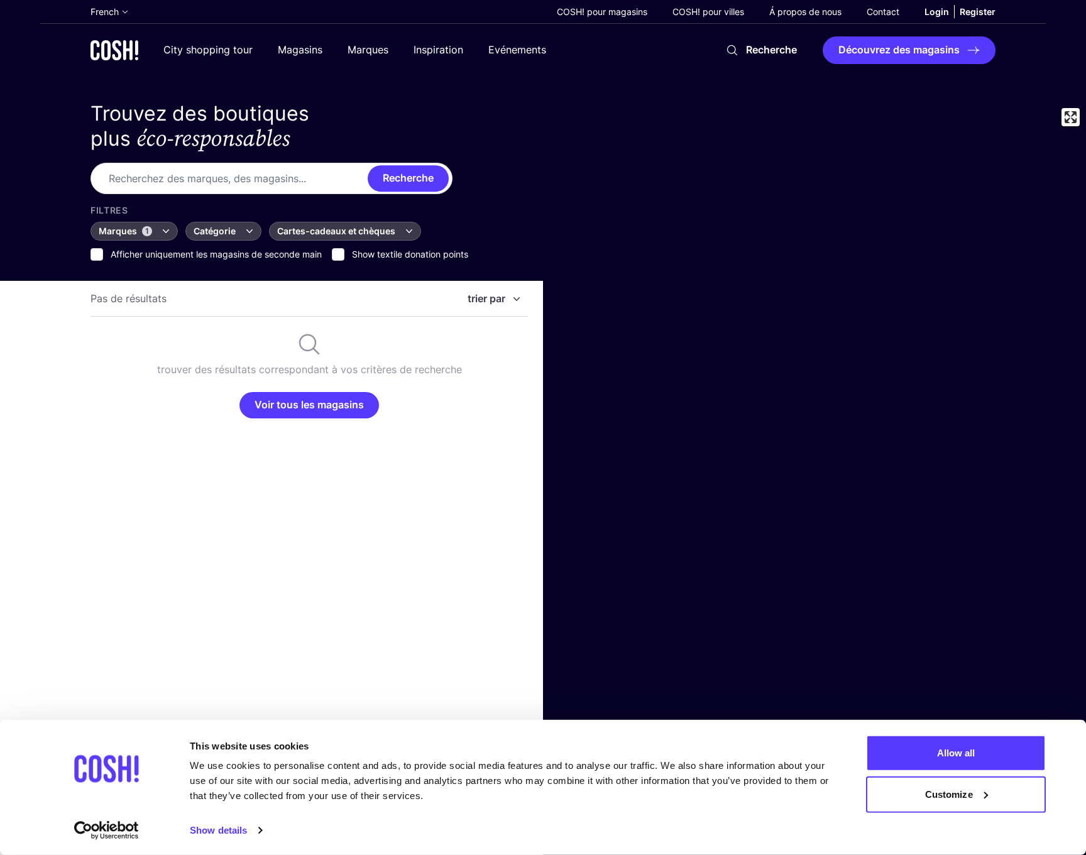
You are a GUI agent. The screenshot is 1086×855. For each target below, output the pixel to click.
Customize (949, 793)
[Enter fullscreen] (1070, 117)
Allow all (956, 753)
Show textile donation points (410, 254)
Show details (218, 830)
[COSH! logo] (114, 50)
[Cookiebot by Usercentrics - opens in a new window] (107, 830)
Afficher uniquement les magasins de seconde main (216, 254)
